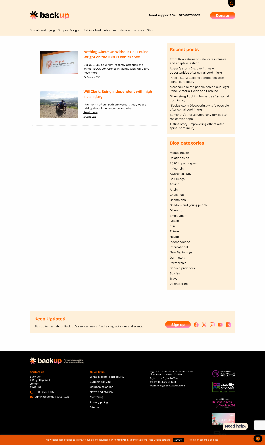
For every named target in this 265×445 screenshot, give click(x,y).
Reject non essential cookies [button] (203, 439)
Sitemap (95, 407)
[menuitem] (44, 30)
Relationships (179, 158)
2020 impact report (183, 163)
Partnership (178, 263)
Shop (150, 30)
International (179, 247)
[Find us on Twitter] (204, 324)
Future (174, 231)
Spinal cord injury (42, 30)
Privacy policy (99, 402)
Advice (174, 184)
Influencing (177, 168)
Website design (157, 385)
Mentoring (96, 397)
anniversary (122, 104)
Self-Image (177, 179)
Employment (178, 216)
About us (110, 30)
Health (174, 237)
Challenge (177, 195)
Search (231, 3)
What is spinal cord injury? (107, 376)
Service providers (182, 268)
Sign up (178, 325)
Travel (174, 278)
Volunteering (179, 284)
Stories (175, 273)
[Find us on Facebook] (196, 324)
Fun (172, 226)
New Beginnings (181, 252)
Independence (180, 242)
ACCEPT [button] (178, 440)
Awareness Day (181, 174)
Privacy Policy (121, 439)
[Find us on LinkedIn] (228, 324)
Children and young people (189, 205)
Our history (178, 257)
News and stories (131, 30)
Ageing (174, 189)
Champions (178, 200)
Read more (90, 72)
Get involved (92, 30)
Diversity (176, 210)
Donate (222, 15)
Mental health (179, 153)
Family (174, 221)
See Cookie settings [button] (159, 439)
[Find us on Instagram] (212, 324)
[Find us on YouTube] (220, 324)
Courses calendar (101, 387)
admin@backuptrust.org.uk (52, 396)
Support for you (69, 30)
